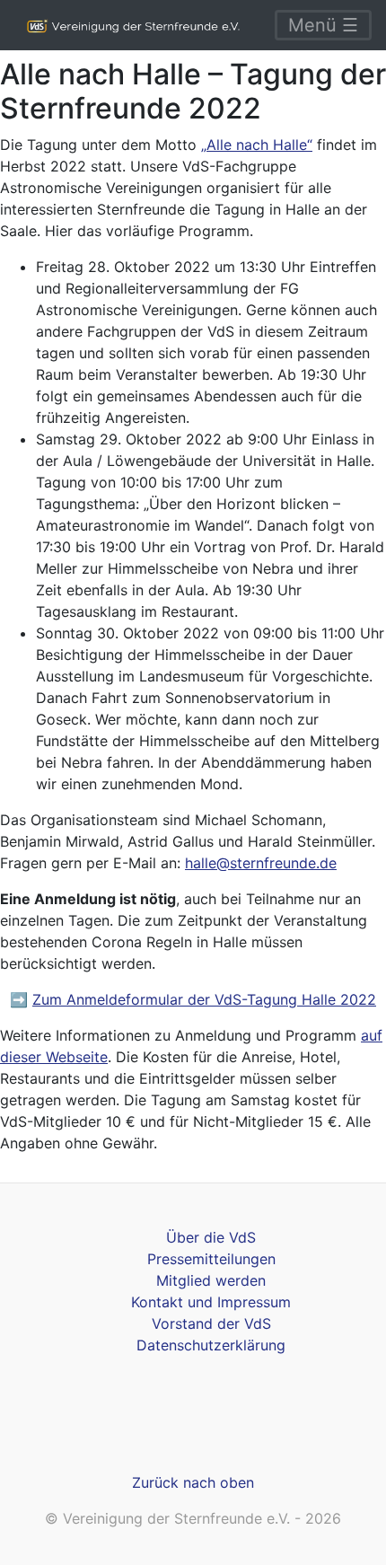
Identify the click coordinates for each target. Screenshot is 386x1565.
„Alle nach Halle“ (256, 145)
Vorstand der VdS (211, 1323)
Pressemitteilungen (211, 1259)
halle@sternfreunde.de (261, 863)
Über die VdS (211, 1237)
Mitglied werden (211, 1280)
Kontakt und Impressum (211, 1302)
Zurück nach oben (193, 1482)
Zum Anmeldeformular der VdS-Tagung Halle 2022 (204, 999)
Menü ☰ (323, 25)
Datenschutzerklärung (210, 1345)
